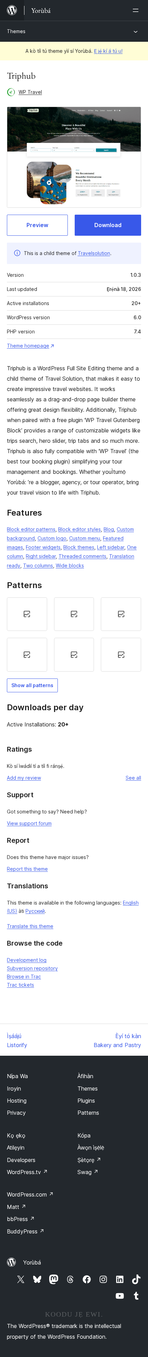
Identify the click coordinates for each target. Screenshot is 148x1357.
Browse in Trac (24, 976)
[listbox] (74, 634)
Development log (26, 960)
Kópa (84, 1135)
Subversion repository (32, 968)
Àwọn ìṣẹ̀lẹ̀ (90, 1147)
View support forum (29, 823)
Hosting (17, 1100)
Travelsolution (94, 253)
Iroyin (14, 1088)
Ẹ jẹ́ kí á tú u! (108, 51)
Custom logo (52, 538)
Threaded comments (82, 556)
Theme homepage (28, 346)
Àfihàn (85, 1076)
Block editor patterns (31, 529)
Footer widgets (43, 547)
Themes (16, 31)
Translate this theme (30, 926)
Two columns (38, 565)
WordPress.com (30, 1194)
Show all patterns (32, 685)
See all (133, 778)
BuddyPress (25, 1231)
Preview (37, 225)
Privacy (16, 1112)
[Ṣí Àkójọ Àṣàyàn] (137, 10)
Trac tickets (20, 985)
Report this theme (27, 869)
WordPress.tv (27, 1172)
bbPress (21, 1219)
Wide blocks (70, 565)
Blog (109, 529)
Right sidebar (41, 556)
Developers (21, 1159)
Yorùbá (32, 1262)
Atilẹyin (15, 1147)
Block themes (78, 547)
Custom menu (84, 538)
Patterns (88, 1112)
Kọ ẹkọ (16, 1135)
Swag (87, 1172)
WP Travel (30, 92)
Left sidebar (110, 547)
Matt (16, 1206)
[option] (27, 614)
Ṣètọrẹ (89, 1159)
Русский (35, 911)
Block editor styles (79, 529)
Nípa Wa (17, 1076)
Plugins (86, 1100)
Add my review (24, 778)
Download (107, 225)
